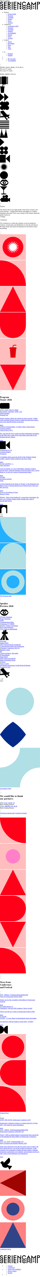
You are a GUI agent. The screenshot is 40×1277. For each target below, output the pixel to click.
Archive (10, 23)
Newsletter (11, 43)
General (6, 40)
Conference (7, 24)
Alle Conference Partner (19, 813)
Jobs (9, 47)
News (9, 21)
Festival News (4, 1113)
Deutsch (10, 53)
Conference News (5, 1249)
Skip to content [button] (4, 1)
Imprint (10, 1273)
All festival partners (6, 813)
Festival (6, 12)
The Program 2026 (6, 596)
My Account (11, 59)
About (10, 42)
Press (9, 45)
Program (10, 16)
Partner (10, 19)
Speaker (10, 31)
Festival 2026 (12, 14)
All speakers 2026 (5, 788)
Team (9, 48)
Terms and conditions (14, 1269)
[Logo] (20, 9)
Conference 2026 (13, 26)
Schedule (10, 17)
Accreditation (12, 33)
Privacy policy (12, 1271)
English (10, 55)
